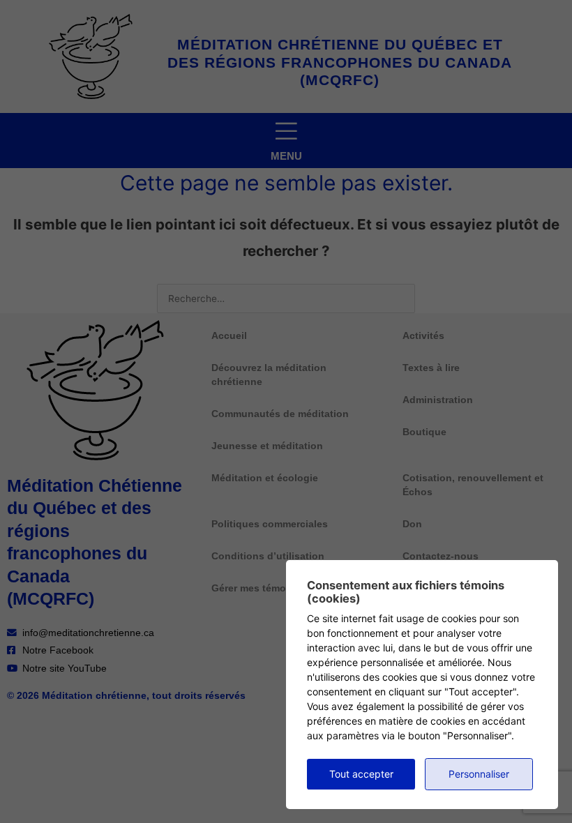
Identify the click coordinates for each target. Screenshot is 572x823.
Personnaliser (479, 774)
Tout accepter (361, 774)
